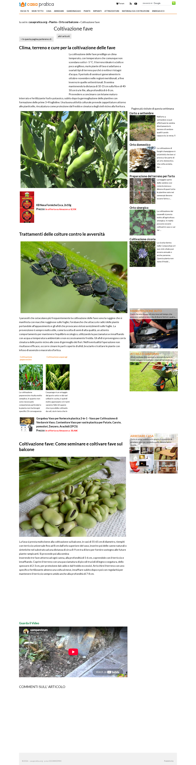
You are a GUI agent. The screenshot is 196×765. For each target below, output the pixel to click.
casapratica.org (38, 22)
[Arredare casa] (154, 453)
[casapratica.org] (36, 4)
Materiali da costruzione (135, 11)
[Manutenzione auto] (154, 328)
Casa (48, 11)
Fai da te (24, 11)
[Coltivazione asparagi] (59, 376)
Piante (87, 11)
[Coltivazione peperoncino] (32, 376)
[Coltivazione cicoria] (143, 254)
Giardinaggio (74, 11)
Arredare (59, 11)
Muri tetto (37, 11)
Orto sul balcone (68, 22)
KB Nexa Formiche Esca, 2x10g (53, 205)
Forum (121, 3)
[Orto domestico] (143, 159)
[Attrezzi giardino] (154, 371)
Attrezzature (111, 11)
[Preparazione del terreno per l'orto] (143, 191)
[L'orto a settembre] (143, 128)
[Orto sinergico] (143, 222)
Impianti (97, 11)
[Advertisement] (52, 18)
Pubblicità (168, 761)
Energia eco (158, 11)
